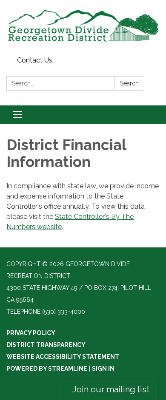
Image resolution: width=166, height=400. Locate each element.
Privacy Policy (30, 332)
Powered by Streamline (46, 368)
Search (129, 83)
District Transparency (46, 344)
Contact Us (34, 60)
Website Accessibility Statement (62, 356)
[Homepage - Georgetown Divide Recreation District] (83, 27)
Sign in (103, 368)
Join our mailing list (110, 389)
